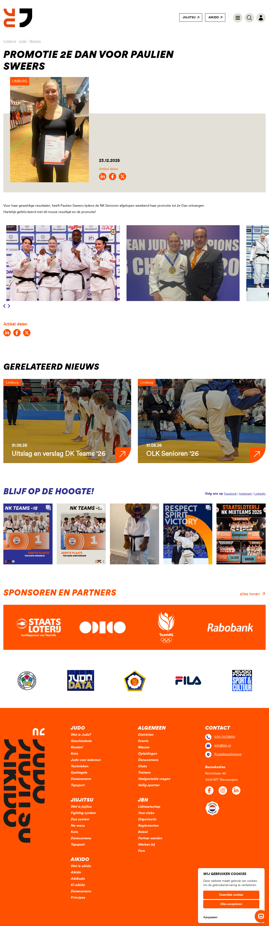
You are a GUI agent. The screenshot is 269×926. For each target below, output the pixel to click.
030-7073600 (224, 736)
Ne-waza (78, 825)
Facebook (230, 493)
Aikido (213, 17)
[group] (67, 421)
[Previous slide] (4, 306)
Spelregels (79, 772)
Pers (141, 851)
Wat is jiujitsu (81, 806)
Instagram (245, 493)
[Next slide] (8, 306)
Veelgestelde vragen (154, 779)
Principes (78, 897)
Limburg (9, 41)
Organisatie (147, 819)
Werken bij (146, 844)
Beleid (143, 832)
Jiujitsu (189, 17)
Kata (74, 753)
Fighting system (83, 813)
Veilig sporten (148, 785)
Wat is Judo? (81, 734)
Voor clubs (146, 813)
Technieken (79, 766)
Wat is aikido (81, 866)
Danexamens (81, 779)
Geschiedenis (81, 741)
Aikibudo (78, 878)
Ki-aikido (78, 885)
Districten (145, 734)
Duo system (80, 819)
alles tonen (250, 594)
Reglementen (148, 825)
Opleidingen (147, 753)
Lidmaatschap (149, 806)
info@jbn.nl (222, 745)
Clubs (142, 766)
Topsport (77, 785)
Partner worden (150, 838)
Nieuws (35, 41)
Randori (77, 747)
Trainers (144, 772)
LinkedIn (260, 493)
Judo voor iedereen (86, 760)
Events (143, 741)
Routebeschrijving (227, 754)
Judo (22, 41)
